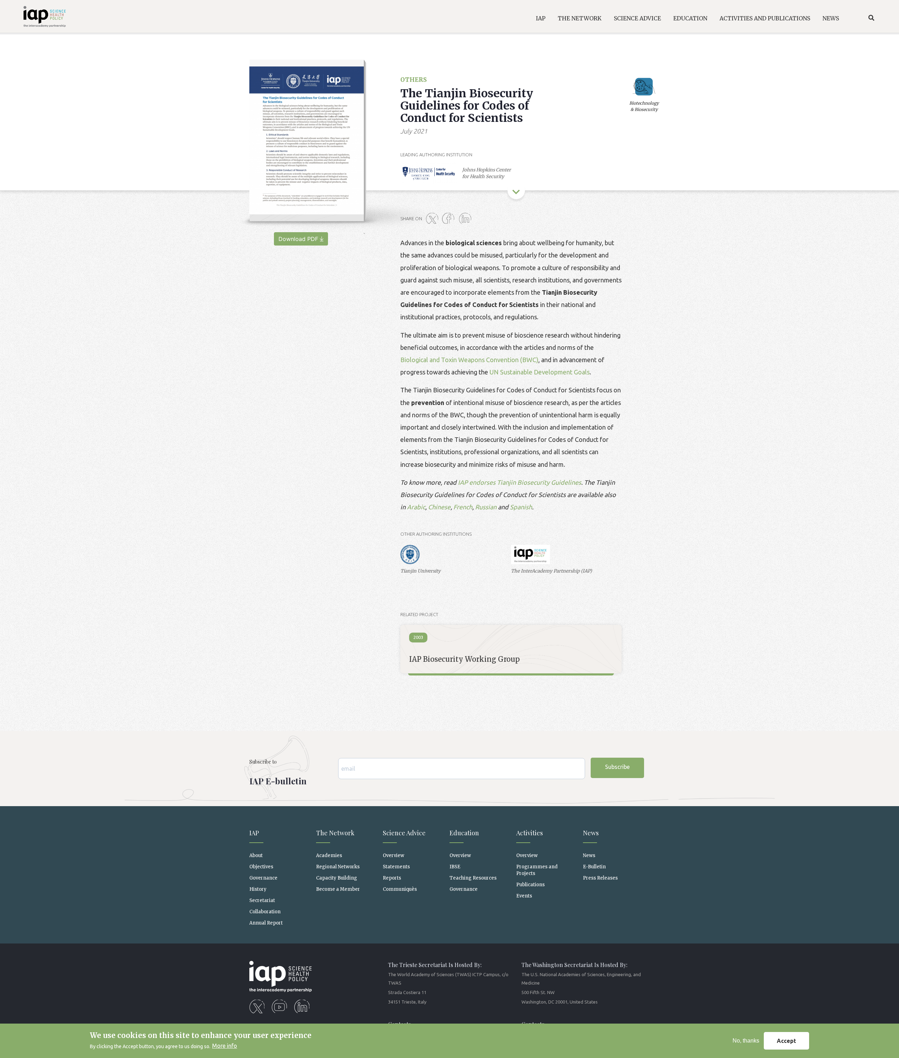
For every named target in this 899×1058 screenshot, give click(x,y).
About (256, 855)
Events (524, 896)
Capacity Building (336, 878)
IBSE (455, 867)
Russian (486, 506)
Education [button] (690, 18)
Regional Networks (338, 867)
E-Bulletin (594, 867)
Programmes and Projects (537, 870)
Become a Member (338, 889)
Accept (786, 1041)
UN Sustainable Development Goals (540, 371)
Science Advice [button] (637, 18)
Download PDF (298, 238)
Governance (263, 878)
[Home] (36, 18)
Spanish (521, 506)
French (462, 506)
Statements (396, 867)
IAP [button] (540, 18)
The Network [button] (580, 18)
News (589, 855)
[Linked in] (466, 219)
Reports (392, 878)
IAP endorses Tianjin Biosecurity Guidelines (519, 482)
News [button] (830, 18)
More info (224, 1046)
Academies (329, 855)
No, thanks (746, 1041)
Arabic (416, 506)
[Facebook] (450, 219)
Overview (393, 855)
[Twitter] (433, 219)
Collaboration (265, 912)
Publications (530, 885)
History (258, 889)
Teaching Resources (473, 878)
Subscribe (617, 767)
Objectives (261, 867)
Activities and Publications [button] (765, 18)
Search (871, 18)
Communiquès (400, 889)
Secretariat (262, 900)
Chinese (439, 506)
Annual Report (266, 923)
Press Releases (600, 878)
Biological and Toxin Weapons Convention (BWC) (469, 359)
